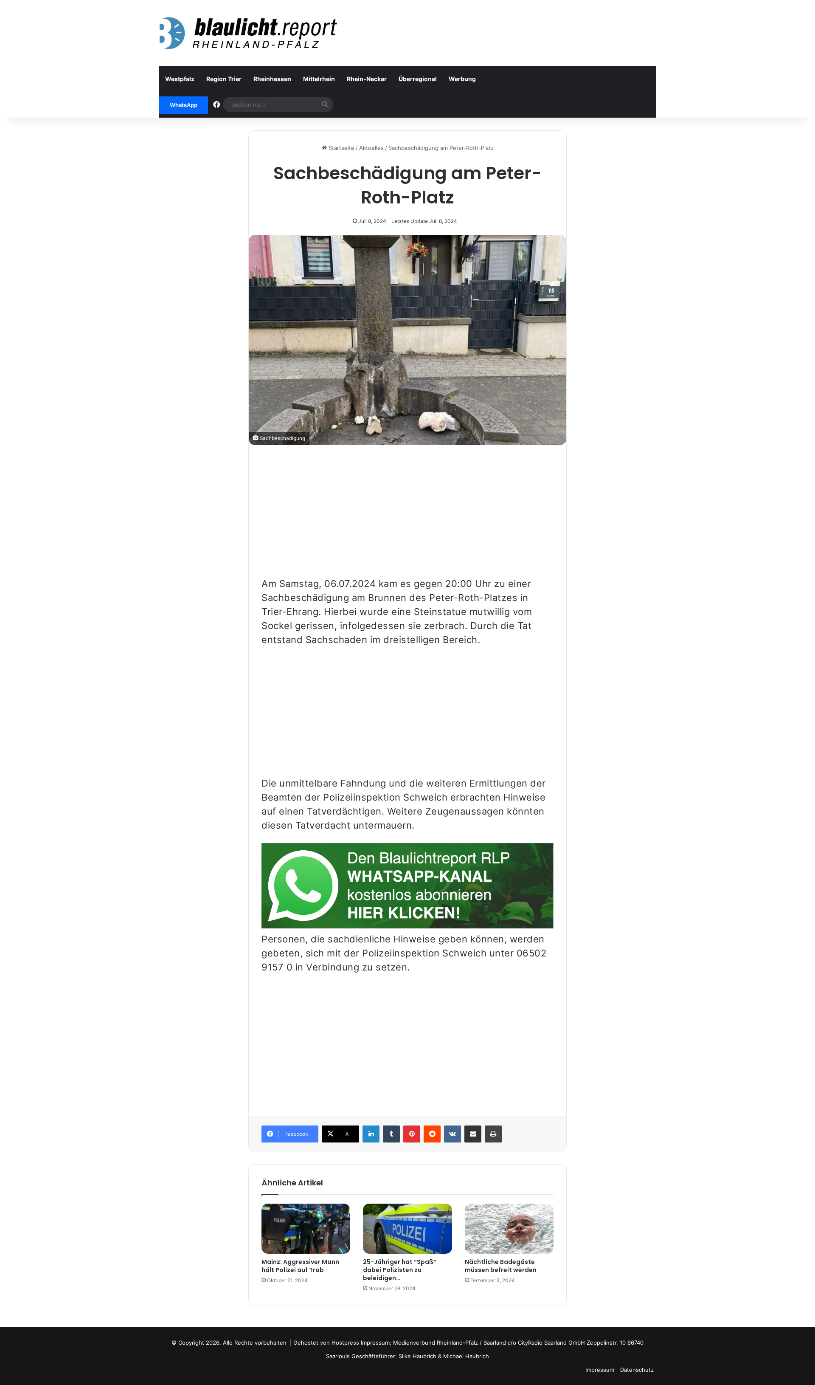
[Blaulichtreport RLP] (248, 33)
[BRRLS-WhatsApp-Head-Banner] (407, 925)
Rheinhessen (272, 78)
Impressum (599, 1369)
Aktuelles (371, 147)
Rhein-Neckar (367, 78)
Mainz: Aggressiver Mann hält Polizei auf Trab (300, 1266)
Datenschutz (637, 1369)
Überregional (418, 78)
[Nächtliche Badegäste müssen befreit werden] (509, 1229)
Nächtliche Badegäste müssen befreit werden (501, 1266)
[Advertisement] (407, 517)
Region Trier (224, 78)
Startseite (340, 147)
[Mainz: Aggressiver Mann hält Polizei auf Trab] (305, 1229)
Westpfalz (179, 78)
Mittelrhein (319, 78)
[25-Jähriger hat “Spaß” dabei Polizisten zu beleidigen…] (407, 1229)
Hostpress (345, 1342)
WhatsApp (183, 105)
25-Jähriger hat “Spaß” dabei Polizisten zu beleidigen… (400, 1270)
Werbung (462, 78)
